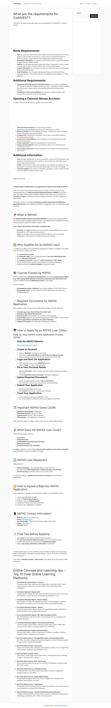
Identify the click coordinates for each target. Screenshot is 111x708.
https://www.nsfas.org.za (28, 345)
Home (81, 3)
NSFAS (26, 525)
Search (79, 13)
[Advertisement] (41, 38)
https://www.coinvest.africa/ (26, 129)
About (94, 3)
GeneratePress (64, 705)
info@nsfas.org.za (26, 519)
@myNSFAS (26, 523)
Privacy (88, 3)
